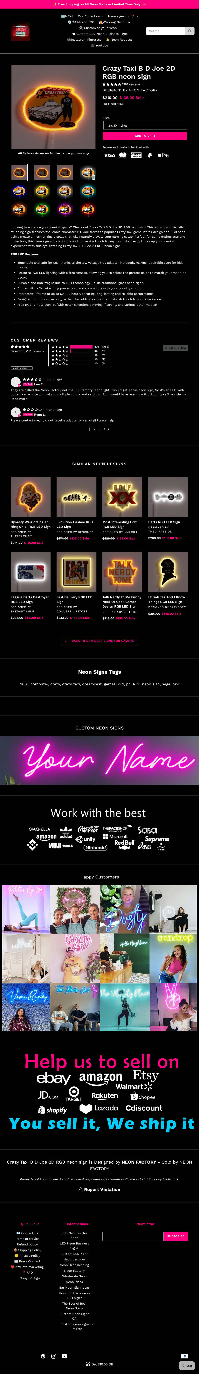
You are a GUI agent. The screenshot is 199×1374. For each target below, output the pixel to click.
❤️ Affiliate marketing (27, 1267)
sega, (166, 684)
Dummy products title (33, 3)
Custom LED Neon (74, 1254)
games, (110, 684)
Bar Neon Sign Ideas (74, 1287)
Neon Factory (74, 1270)
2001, (24, 684)
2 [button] (94, 429)
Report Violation (101, 1189)
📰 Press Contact (27, 1261)
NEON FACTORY (143, 90)
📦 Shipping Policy (27, 1250)
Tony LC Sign (30, 1278)
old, (121, 684)
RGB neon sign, (147, 684)
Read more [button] (19, 399)
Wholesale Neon (74, 1276)
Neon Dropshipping (74, 1265)
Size (106, 118)
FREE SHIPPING (113, 104)
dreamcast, (92, 684)
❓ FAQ (27, 1272)
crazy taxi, (71, 684)
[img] (33, 379)
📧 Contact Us (27, 1233)
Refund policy (27, 1244)
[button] (112, 84)
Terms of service (27, 1239)
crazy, (55, 684)
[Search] (189, 31)
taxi (176, 684)
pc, (129, 684)
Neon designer (74, 1259)
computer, (40, 684)
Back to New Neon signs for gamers (102, 640)
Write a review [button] (175, 347)
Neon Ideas (74, 1282)
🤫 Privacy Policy (27, 1256)
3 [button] (99, 429)
